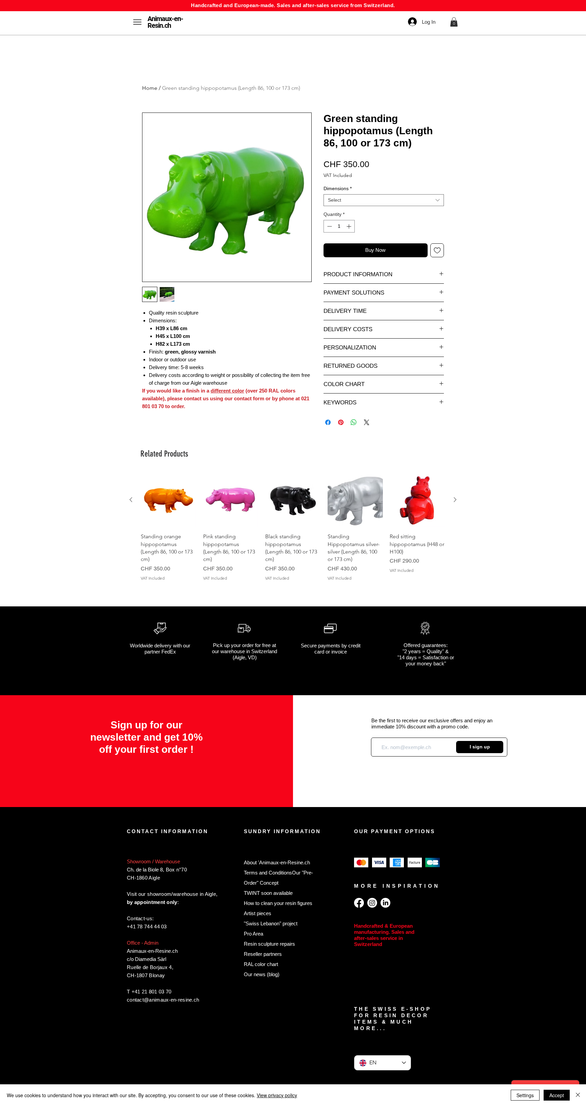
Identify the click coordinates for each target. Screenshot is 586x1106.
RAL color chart (261, 964)
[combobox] (384, 200)
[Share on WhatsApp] (354, 422)
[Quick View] (168, 500)
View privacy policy (277, 1095)
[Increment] (349, 226)
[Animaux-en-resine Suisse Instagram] (372, 903)
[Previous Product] (131, 500)
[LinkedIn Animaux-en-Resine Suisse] (385, 903)
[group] (293, 530)
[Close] (578, 1095)
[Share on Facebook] (328, 422)
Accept (556, 1095)
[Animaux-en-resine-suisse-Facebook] (359, 903)
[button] (454, 21)
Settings (525, 1095)
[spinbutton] (339, 226)
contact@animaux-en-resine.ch (163, 1000)
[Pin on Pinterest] (341, 422)
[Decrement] (329, 226)
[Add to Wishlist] (437, 250)
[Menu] (137, 22)
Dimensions (338, 188)
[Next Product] (455, 500)
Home (149, 88)
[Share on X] (367, 422)
